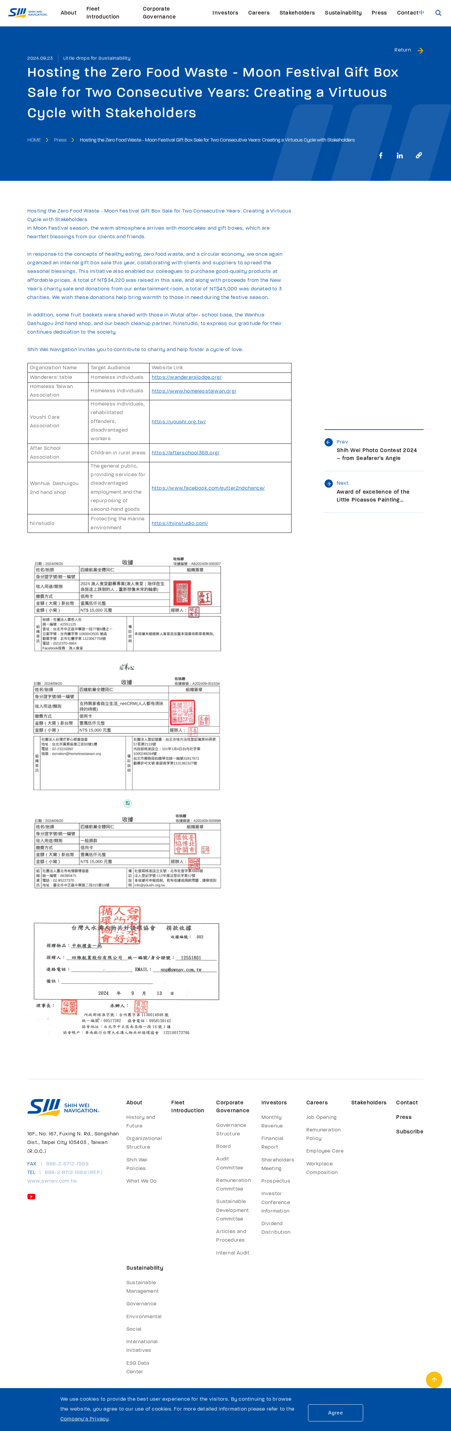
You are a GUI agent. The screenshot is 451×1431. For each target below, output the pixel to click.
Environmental (144, 1317)
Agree (335, 1412)
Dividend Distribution (276, 1228)
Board (223, 1146)
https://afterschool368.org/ (186, 453)
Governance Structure (231, 1130)
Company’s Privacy (84, 1419)
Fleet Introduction (103, 13)
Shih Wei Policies (137, 1164)
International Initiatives (142, 1346)
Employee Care (325, 1151)
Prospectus (276, 1181)
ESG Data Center (138, 1368)
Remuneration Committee (233, 1185)
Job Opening (321, 1117)
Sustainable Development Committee (232, 1210)
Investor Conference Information (275, 1202)
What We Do (141, 1181)
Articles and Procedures (231, 1236)
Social (134, 1329)
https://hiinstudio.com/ (180, 523)
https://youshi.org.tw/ (179, 422)
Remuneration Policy (323, 1134)
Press (379, 13)
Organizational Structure (144, 1143)
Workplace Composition (322, 1168)
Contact (408, 13)
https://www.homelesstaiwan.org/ (194, 391)
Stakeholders (297, 13)
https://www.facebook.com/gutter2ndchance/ (208, 488)
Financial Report (272, 1143)
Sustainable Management (142, 1287)
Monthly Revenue (272, 1122)
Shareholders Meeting (278, 1164)
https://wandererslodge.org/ (187, 377)
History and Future (140, 1122)
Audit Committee (229, 1163)
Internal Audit (233, 1253)
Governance (141, 1304)
